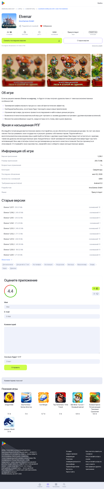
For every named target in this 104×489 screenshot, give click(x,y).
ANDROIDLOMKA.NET (8, 9)
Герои (4, 268)
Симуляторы (30, 9)
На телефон (37, 264)
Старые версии (83, 41)
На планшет (48, 264)
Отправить (15, 367)
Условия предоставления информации (71, 453)
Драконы (13, 268)
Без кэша (71, 264)
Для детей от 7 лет (22, 264)
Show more (6, 260)
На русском (60, 264)
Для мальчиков (8, 264)
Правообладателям (72, 466)
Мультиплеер (81, 264)
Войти (100, 3)
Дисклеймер (70, 464)
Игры (20, 9)
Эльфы (92, 264)
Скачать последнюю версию (15, 41)
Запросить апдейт (97, 45)
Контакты (69, 469)
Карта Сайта (70, 472)
